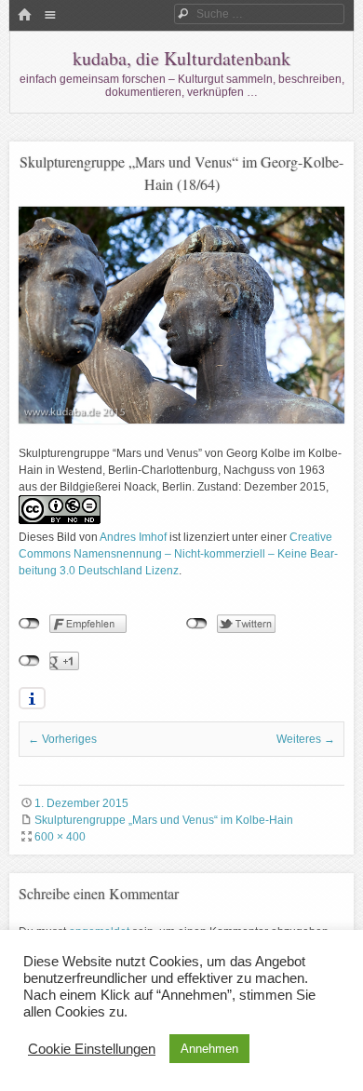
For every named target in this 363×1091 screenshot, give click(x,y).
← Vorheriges (62, 739)
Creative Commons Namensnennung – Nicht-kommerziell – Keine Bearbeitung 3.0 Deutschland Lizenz (178, 554)
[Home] (24, 15)
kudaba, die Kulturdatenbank (181, 58)
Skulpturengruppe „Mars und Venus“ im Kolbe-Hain (163, 820)
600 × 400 (60, 836)
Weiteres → (305, 739)
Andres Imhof (133, 537)
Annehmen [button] (209, 1049)
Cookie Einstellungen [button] (91, 1049)
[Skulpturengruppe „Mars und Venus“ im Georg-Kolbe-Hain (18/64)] (181, 419)
